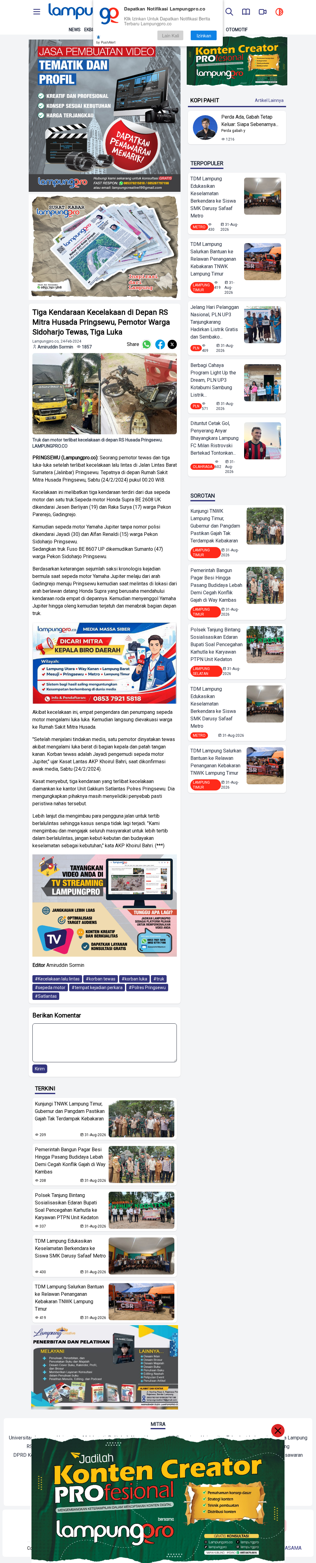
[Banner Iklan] (237, 61)
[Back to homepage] (90, 12)
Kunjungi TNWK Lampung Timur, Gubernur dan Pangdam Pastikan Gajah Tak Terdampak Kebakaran (70, 1111)
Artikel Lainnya (269, 100)
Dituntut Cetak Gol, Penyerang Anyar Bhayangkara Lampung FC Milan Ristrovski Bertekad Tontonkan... (214, 438)
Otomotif (236, 29)
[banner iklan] (105, 116)
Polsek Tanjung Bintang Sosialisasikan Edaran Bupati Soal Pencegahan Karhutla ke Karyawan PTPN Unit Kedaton (66, 1206)
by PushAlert (105, 42)
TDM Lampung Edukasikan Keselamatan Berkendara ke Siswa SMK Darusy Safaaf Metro (70, 1248)
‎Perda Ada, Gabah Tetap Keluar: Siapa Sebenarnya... (249, 120)
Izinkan (204, 35)
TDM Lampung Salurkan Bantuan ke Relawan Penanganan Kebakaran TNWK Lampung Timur (69, 1298)
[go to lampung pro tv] (263, 12)
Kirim (40, 1068)
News (75, 29)
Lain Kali (170, 35)
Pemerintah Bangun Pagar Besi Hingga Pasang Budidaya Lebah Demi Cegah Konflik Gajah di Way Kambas (70, 1161)
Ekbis (90, 29)
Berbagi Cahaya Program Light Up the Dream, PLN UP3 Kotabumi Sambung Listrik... (213, 380)
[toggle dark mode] (279, 12)
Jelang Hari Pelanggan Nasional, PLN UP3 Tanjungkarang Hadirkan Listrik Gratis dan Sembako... (214, 322)
